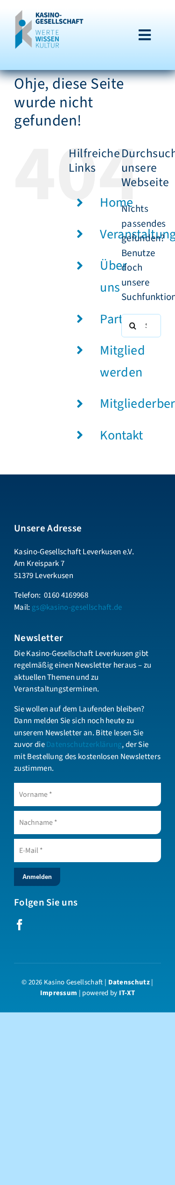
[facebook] (19, 924)
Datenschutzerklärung (84, 744)
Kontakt (121, 435)
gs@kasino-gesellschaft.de (77, 607)
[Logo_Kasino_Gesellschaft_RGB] (49, 14)
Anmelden (37, 876)
